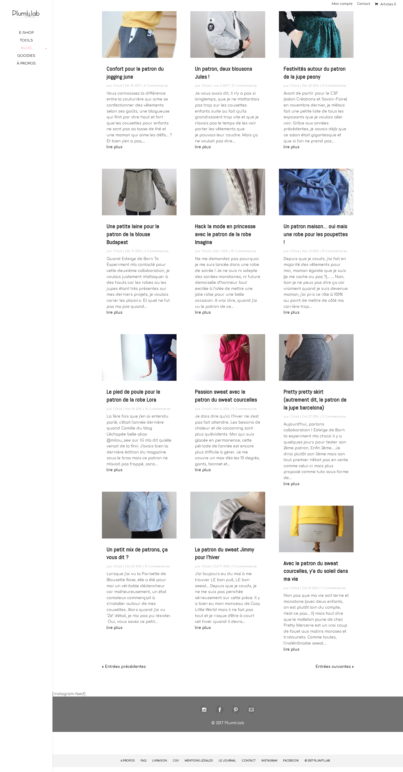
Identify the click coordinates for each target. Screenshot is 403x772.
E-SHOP (26, 33)
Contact (363, 4)
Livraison (159, 760)
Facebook (291, 760)
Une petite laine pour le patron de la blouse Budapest (133, 234)
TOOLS (26, 40)
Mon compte (342, 4)
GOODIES (26, 56)
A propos (128, 760)
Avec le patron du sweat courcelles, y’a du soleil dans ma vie (316, 570)
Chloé (117, 85)
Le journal (227, 760)
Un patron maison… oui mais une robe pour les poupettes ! (316, 234)
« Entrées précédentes (124, 667)
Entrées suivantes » (335, 667)
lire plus (114, 147)
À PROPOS (26, 63)
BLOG (26, 48)
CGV (176, 760)
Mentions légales (199, 760)
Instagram (269, 760)
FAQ (143, 760)
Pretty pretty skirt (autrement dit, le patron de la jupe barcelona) (315, 399)
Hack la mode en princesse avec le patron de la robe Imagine (225, 234)
